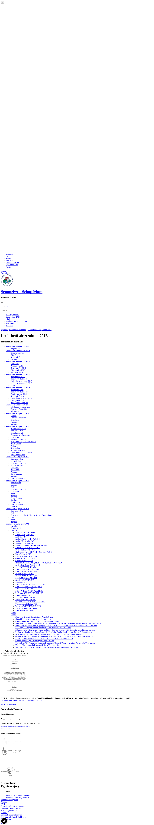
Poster (13, 494)
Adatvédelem (11, 323)
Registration (15, 448)
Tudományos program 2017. (21, 381)
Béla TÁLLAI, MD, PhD (25, 550)
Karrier (8, 267)
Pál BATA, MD (21, 582)
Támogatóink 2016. (18, 400)
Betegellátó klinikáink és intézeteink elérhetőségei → (16, 726)
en (7, 306)
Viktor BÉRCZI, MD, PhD (25, 600)
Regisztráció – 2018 (18, 368)
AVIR (3, 804)
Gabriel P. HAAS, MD (24, 561)
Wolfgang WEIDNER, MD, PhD (28, 606)
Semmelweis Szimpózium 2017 (39, 330)
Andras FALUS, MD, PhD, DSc (27, 539)
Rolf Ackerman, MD (23, 595)
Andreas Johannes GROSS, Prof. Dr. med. (31, 545)
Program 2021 (16, 349)
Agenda (14, 526)
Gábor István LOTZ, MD (25, 558)
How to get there (17, 465)
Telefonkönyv (11, 260)
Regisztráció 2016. (18, 396)
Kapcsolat (9, 326)
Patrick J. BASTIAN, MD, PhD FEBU (30, 584)
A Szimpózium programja (20, 407)
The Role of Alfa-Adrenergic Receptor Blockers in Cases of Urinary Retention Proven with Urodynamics (55, 643)
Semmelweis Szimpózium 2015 (18, 405)
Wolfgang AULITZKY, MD (26, 604)
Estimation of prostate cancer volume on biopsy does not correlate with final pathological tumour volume (55, 630)
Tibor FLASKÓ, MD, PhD (25, 597)
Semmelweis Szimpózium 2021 (18, 346)
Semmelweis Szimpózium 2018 (18, 361)
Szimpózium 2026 (13, 317)
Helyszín (14, 359)
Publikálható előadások (19, 403)
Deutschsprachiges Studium (11, 808)
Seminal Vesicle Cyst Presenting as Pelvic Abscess (34, 641)
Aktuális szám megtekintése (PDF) (19, 795)
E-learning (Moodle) (8, 810)
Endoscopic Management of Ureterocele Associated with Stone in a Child (43, 628)
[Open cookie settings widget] (4, 821)
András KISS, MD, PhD (24, 541)
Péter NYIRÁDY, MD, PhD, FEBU (29, 591)
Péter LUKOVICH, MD (24, 589)
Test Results (15, 502)
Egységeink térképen (7, 728)
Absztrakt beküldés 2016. (20, 392)
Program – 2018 (17, 366)
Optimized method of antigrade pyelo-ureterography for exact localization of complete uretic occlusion (54, 636)
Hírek (8, 319)
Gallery (13, 487)
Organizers (15, 420)
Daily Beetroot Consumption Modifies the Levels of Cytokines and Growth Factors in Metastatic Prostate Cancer (58, 623)
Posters (13, 446)
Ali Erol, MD (20, 537)
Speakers (14, 424)
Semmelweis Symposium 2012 (17, 457)
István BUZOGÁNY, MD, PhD (27, 565)
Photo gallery (16, 444)
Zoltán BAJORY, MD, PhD (26, 608)
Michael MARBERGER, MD (26, 576)
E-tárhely (4, 813)
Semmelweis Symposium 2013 (17, 426)
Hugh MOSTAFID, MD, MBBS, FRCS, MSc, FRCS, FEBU (39, 563)
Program (14, 422)
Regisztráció (15, 357)
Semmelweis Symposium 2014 (17, 413)
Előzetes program (17, 353)
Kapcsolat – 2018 (17, 372)
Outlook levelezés (12, 263)
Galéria (13, 613)
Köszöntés (15, 364)
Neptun (8, 256)
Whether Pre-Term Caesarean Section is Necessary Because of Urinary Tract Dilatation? (48, 647)
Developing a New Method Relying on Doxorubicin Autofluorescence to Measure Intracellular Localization (56, 626)
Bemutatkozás (16, 528)
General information (18, 418)
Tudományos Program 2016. (21, 398)
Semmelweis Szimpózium (21, 291)
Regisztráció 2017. (18, 377)
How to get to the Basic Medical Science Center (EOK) (32, 515)
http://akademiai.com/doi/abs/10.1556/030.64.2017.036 (22, 700)
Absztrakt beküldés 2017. (20, 379)
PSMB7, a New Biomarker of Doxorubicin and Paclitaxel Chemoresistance (44, 639)
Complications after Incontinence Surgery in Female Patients (38, 621)
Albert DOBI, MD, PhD (24, 535)
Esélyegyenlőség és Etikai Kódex (13, 817)
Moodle (9, 258)
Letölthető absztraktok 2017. (21, 383)
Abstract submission (18, 429)
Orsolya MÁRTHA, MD (24, 580)
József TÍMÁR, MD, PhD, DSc (27, 569)
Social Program (16, 498)
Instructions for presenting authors (23, 442)
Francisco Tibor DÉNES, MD (26, 556)
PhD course (15, 470)
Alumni (4, 802)
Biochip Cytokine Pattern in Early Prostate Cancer (34, 617)
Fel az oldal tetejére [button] (8, 704)
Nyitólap (4, 330)
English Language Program (11, 815)
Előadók (14, 355)
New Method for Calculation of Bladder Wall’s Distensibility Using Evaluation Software (49, 634)
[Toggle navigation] (2, 302)
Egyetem (9, 254)
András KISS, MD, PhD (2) (26, 543)
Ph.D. (13, 517)
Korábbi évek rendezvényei (16, 321)
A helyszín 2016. (17, 390)
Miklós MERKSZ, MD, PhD (26, 578)
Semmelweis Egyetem (9, 800)
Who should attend (18, 478)
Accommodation (17, 431)
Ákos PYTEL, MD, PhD (25, 532)
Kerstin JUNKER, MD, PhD (26, 571)
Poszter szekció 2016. (19, 394)
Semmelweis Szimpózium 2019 (18, 351)
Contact (13, 385)
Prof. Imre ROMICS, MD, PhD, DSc (29, 593)
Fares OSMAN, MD (23, 554)
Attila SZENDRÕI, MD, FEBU (27, 548)
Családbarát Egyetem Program (12, 806)
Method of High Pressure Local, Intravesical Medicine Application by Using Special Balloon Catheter (54, 632)
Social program (16, 474)
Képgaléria (15, 411)
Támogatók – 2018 (18, 370)
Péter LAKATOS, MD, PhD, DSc (28, 587)
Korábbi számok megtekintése (17, 798)
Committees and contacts (20, 435)
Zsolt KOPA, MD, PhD (24, 610)
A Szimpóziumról (12, 315)
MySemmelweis (12, 265)
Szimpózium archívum (17, 330)
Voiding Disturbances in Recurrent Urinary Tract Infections (37, 645)
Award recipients (17, 433)
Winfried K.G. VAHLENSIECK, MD (30, 602)
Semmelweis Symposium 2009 (17, 524)
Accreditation (16, 461)
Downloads (15, 437)
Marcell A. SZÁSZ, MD (24, 574)
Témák (13, 615)
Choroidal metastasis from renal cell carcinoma (33, 619)
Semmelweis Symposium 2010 (17, 509)
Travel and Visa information (21, 452)
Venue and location (18, 455)
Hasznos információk (19, 409)
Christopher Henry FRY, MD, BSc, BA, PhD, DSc (34, 552)
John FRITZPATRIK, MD (25, 567)
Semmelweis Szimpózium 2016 (18, 387)
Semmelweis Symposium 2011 (17, 481)
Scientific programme (19, 450)
